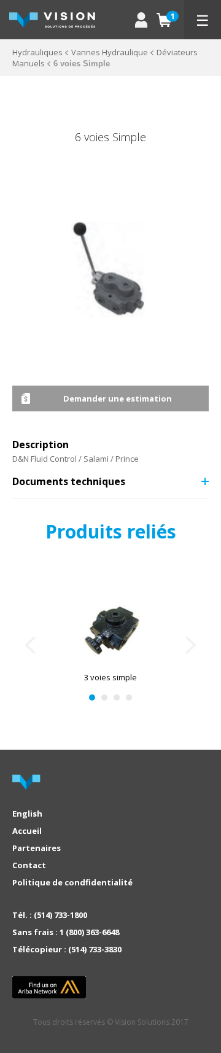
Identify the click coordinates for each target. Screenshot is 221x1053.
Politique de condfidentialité (72, 882)
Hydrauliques (37, 52)
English (27, 813)
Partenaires (36, 847)
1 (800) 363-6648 (89, 932)
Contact (29, 865)
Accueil (27, 830)
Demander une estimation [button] (117, 398)
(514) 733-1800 (60, 914)
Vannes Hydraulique (109, 52)
